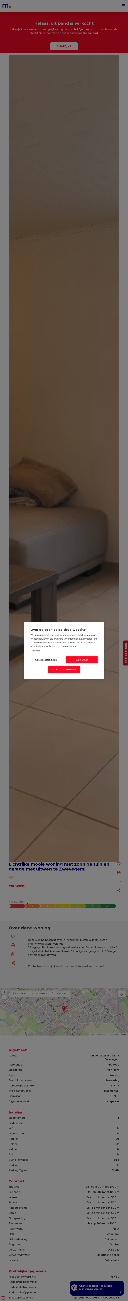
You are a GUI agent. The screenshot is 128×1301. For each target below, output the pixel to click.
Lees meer (35, 651)
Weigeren (82, 660)
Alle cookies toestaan (64, 670)
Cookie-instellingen (46, 660)
